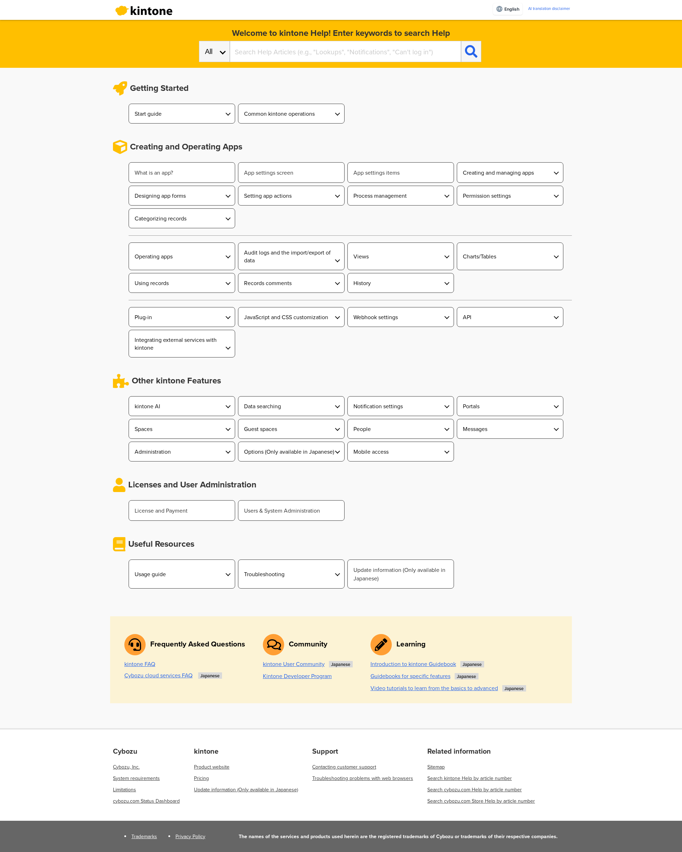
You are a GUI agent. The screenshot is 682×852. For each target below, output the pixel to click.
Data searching (262, 406)
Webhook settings (375, 317)
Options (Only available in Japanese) (289, 451)
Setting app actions (268, 196)
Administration (153, 451)
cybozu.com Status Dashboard (146, 800)
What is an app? (154, 172)
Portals (471, 406)
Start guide (148, 114)
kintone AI (147, 406)
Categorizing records (160, 218)
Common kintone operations (279, 114)
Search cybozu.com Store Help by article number (481, 800)
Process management (380, 196)
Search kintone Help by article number (469, 778)
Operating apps (154, 256)
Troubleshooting (264, 574)
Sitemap (436, 766)
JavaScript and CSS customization (286, 317)
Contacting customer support (344, 766)
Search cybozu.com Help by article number (474, 789)
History (362, 283)
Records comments (268, 283)
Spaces (143, 429)
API (467, 317)
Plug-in (143, 317)
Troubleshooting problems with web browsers (362, 778)
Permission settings (487, 196)
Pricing (201, 778)
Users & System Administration (282, 510)
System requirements (136, 778)
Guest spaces (260, 429)
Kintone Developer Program (297, 676)
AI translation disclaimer (549, 9)
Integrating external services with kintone (176, 343)
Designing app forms (160, 196)
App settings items (376, 172)
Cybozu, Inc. (126, 766)
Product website (211, 766)
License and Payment (161, 510)
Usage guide (150, 574)
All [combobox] (208, 51)
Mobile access (371, 451)
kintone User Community (294, 664)
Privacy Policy (190, 836)
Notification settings (378, 406)
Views (361, 256)
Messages (475, 429)
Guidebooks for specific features (410, 676)
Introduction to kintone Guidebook (413, 664)
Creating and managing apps (498, 172)
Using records (152, 283)
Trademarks (144, 836)
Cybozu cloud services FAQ (158, 675)
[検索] (471, 51)
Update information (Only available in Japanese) (399, 574)
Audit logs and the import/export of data (287, 256)
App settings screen (268, 172)
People (362, 429)
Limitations (124, 789)
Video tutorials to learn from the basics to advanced (434, 688)
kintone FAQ (139, 664)
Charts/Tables (479, 256)
